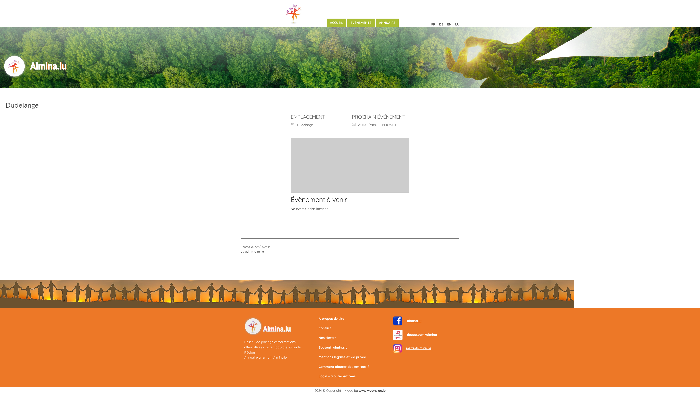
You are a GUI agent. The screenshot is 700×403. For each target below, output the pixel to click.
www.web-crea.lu (372, 390)
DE (441, 24)
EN (449, 24)
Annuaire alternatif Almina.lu (265, 357)
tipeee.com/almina (422, 335)
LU (457, 24)
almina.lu (414, 321)
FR (433, 24)
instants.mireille (418, 348)
